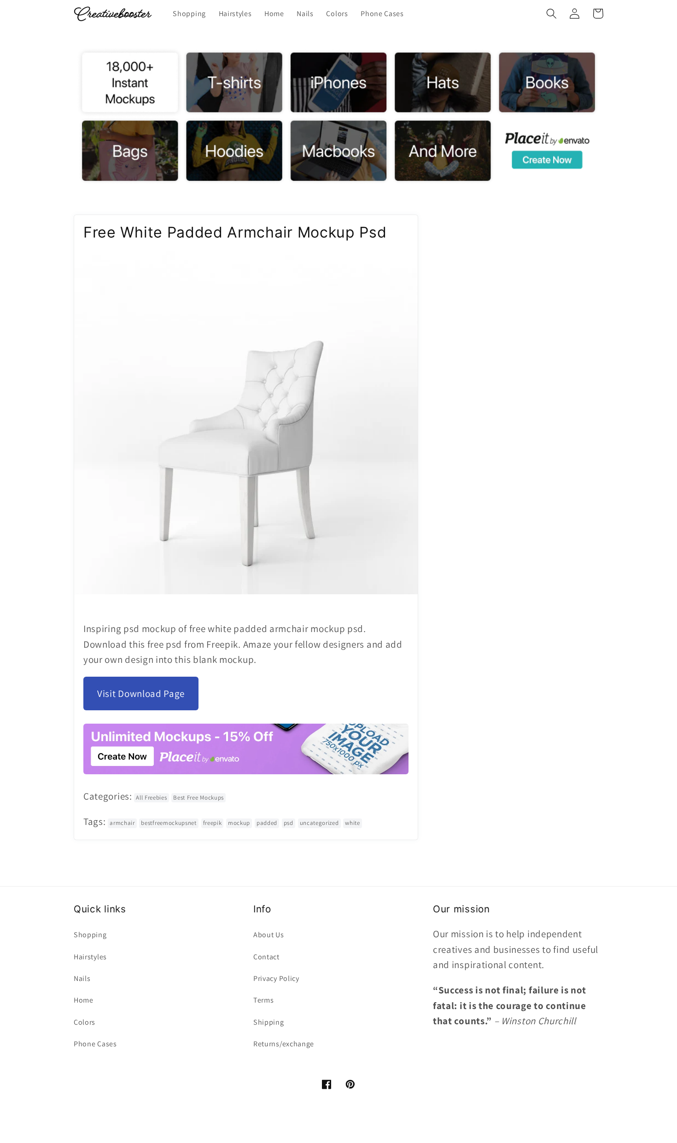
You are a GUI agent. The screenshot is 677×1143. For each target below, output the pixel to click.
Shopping (90, 935)
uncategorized (319, 823)
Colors (84, 1022)
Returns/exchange (283, 1044)
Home (83, 1000)
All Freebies (151, 797)
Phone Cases (95, 1044)
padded (267, 823)
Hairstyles (90, 957)
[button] (551, 13)
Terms (263, 1000)
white (352, 823)
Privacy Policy (276, 978)
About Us (268, 935)
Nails (82, 978)
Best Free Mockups (198, 797)
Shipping (268, 1022)
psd (288, 823)
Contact (266, 957)
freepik (212, 823)
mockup (239, 823)
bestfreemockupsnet (168, 823)
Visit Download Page (141, 693)
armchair (122, 823)
